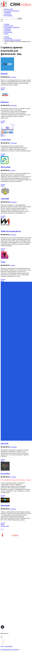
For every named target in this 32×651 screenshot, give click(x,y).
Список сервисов (6, 589)
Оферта (3, 581)
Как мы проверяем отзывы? (9, 562)
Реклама (3, 583)
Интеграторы (8, 15)
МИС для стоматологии (8, 624)
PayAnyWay (5, 473)
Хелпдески (7, 14)
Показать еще (5, 526)
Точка (3, 262)
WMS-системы (5, 605)
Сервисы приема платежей (12, 40)
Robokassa (5, 102)
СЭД (2, 610)
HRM (2, 608)
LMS (2, 613)
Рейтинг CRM (8, 9)
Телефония (7, 12)
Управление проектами (8, 597)
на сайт (3, 88)
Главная (6, 24)
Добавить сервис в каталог (9, 578)
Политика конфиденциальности (10, 567)
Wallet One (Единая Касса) (11, 231)
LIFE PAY (4, 443)
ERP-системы (5, 602)
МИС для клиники (6, 618)
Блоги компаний (6, 586)
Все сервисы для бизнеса (11, 10)
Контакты (4, 569)
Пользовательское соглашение (10, 564)
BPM (2, 621)
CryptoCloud (5, 139)
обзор (2, 89)
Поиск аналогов (5, 600)
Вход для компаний (7, 646)
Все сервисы (8, 38)
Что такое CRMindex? (7, 559)
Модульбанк (5, 167)
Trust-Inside (5, 505)
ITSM (2, 616)
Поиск (6, 33)
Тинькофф (5, 198)
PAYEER (4, 74)
